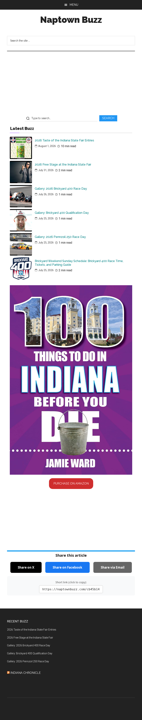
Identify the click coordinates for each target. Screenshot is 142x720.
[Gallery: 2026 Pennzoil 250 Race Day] (21, 244)
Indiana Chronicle (25, 673)
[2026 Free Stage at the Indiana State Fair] (21, 172)
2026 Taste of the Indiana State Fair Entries (64, 140)
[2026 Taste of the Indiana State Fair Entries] (21, 148)
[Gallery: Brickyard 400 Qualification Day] (21, 220)
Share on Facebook (67, 567)
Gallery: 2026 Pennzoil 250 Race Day (60, 237)
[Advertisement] (71, 85)
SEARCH (108, 118)
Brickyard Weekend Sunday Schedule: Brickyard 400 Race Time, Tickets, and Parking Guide (79, 262)
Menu (74, 4)
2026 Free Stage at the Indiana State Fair (63, 164)
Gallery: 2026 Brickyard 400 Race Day (61, 188)
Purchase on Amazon (71, 483)
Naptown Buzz (71, 19)
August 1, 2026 (47, 146)
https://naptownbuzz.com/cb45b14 (71, 589)
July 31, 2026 (46, 170)
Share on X (26, 567)
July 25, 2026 (46, 218)
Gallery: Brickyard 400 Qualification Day (62, 213)
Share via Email (112, 567)
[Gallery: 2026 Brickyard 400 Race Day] (21, 196)
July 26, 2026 (46, 194)
